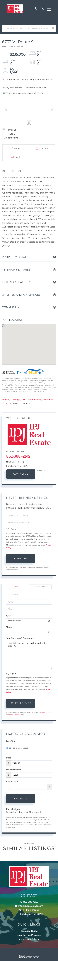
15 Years (24, 748)
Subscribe (20, 558)
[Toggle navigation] (49, 9)
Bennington (34, 400)
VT (23, 400)
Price (8, 758)
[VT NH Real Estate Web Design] (29, 956)
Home (5, 400)
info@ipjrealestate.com (30, 906)
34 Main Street (31, 912)
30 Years (13, 748)
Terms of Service (14, 715)
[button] (53, 28)
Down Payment (13, 769)
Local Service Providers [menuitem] (29, 935)
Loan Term (11, 741)
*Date (8, 616)
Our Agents (41, 470)
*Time (9, 627)
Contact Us (20, 474)
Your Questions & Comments (19, 638)
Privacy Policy (46, 712)
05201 (8, 403)
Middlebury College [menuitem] (29, 939)
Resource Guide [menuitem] (29, 931)
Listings (15, 400)
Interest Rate (12, 781)
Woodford (48, 400)
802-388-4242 (36, 8)
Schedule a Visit (40, 587)
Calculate (20, 798)
